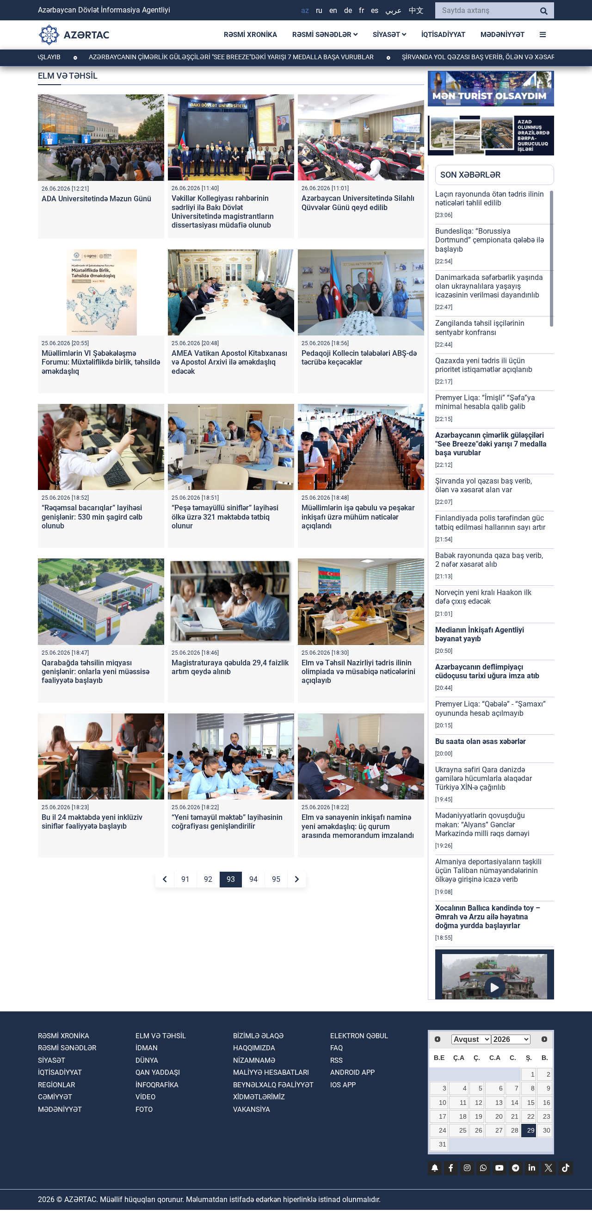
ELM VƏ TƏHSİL (161, 1036)
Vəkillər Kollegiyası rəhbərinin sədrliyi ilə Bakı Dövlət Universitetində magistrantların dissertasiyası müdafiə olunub (223, 211)
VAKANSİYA (251, 1109)
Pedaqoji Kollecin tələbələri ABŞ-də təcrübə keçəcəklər (359, 357)
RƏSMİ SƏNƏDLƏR (322, 35)
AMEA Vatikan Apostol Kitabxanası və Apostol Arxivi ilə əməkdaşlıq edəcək (229, 362)
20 (499, 1116)
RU (319, 10)
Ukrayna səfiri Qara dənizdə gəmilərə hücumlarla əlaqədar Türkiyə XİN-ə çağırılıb (483, 778)
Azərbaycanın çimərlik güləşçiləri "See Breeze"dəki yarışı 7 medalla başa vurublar (189, 57)
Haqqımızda (254, 1048)
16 (546, 1102)
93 (231, 879)
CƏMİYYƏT (55, 1097)
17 (442, 1116)
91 (185, 879)
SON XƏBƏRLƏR (470, 175)
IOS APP (343, 1085)
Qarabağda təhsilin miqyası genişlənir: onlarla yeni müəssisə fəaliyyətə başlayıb (95, 671)
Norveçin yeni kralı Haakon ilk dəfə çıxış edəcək (483, 597)
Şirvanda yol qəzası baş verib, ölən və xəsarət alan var (456, 57)
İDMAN (147, 1048)
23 (546, 1116)
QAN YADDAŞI (158, 1072)
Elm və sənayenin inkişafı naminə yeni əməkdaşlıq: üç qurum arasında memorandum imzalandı (358, 826)
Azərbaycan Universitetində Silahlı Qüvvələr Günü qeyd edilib (358, 202)
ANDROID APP (352, 1072)
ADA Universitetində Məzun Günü (96, 198)
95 (276, 879)
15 (531, 1102)
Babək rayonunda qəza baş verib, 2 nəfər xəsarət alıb (489, 560)
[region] (494, 594)
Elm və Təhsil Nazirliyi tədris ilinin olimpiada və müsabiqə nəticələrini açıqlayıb (358, 671)
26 (478, 1130)
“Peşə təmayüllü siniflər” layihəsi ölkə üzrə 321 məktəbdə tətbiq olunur (225, 516)
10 (442, 1102)
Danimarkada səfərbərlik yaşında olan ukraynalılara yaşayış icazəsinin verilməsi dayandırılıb (489, 286)
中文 (416, 10)
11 (463, 1102)
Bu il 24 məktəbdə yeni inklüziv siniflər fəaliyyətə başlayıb (92, 822)
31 (442, 1144)
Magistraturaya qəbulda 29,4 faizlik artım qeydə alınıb (230, 667)
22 (531, 1116)
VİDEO (145, 1097)
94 (253, 879)
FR (361, 10)
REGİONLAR (56, 1085)
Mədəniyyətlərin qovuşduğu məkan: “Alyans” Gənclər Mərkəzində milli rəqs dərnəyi (482, 824)
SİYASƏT (387, 35)
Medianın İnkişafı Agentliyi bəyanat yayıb (479, 634)
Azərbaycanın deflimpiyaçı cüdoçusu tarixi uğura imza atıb (487, 671)
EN (333, 10)
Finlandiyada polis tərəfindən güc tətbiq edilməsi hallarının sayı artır (490, 522)
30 (546, 1130)
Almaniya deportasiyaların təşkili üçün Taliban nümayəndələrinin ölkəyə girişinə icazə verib (488, 870)
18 (463, 1116)
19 (478, 1116)
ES (374, 10)
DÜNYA (147, 1060)
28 (514, 1130)
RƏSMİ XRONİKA (250, 35)
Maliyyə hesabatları (271, 1072)
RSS (336, 1060)
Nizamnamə (254, 1060)
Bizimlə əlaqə (258, 1036)
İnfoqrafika (157, 1085)
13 (499, 1102)
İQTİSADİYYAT (443, 35)
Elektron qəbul (359, 1036)
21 (514, 1116)
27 (499, 1130)
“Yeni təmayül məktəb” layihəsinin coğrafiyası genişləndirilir (227, 822)
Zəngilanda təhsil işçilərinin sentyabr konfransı (479, 327)
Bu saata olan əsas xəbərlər (480, 741)
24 (442, 1130)
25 (463, 1130)
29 (531, 1130)
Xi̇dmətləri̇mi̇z (259, 1097)
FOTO (144, 1109)
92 (208, 879)
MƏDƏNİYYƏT (502, 35)
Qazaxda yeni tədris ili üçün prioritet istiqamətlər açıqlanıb (483, 365)
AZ (305, 10)
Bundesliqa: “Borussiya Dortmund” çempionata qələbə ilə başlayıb (489, 240)
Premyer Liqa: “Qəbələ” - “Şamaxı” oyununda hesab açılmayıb (490, 708)
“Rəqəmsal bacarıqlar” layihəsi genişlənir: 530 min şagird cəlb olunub (92, 516)
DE (348, 10)
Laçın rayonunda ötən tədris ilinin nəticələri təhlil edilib (489, 198)
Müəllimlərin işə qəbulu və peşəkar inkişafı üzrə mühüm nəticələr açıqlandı (358, 516)
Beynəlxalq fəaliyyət (273, 1085)
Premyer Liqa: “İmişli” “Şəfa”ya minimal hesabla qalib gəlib (485, 402)
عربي (393, 10)
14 (514, 1102)
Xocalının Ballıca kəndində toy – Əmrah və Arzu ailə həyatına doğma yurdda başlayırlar (487, 917)
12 (478, 1102)
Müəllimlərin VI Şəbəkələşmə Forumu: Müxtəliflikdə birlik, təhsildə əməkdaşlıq (101, 362)
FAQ (336, 1048)
